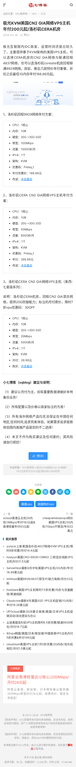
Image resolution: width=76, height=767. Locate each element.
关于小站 (29, 757)
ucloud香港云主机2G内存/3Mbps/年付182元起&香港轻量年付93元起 (19, 522)
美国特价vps (46, 504)
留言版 (38, 757)
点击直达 (26, 179)
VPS (34, 13)
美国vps (26, 504)
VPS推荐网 (38, 5)
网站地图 (47, 757)
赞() (24, 34)
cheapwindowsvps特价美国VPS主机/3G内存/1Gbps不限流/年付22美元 (57, 524)
